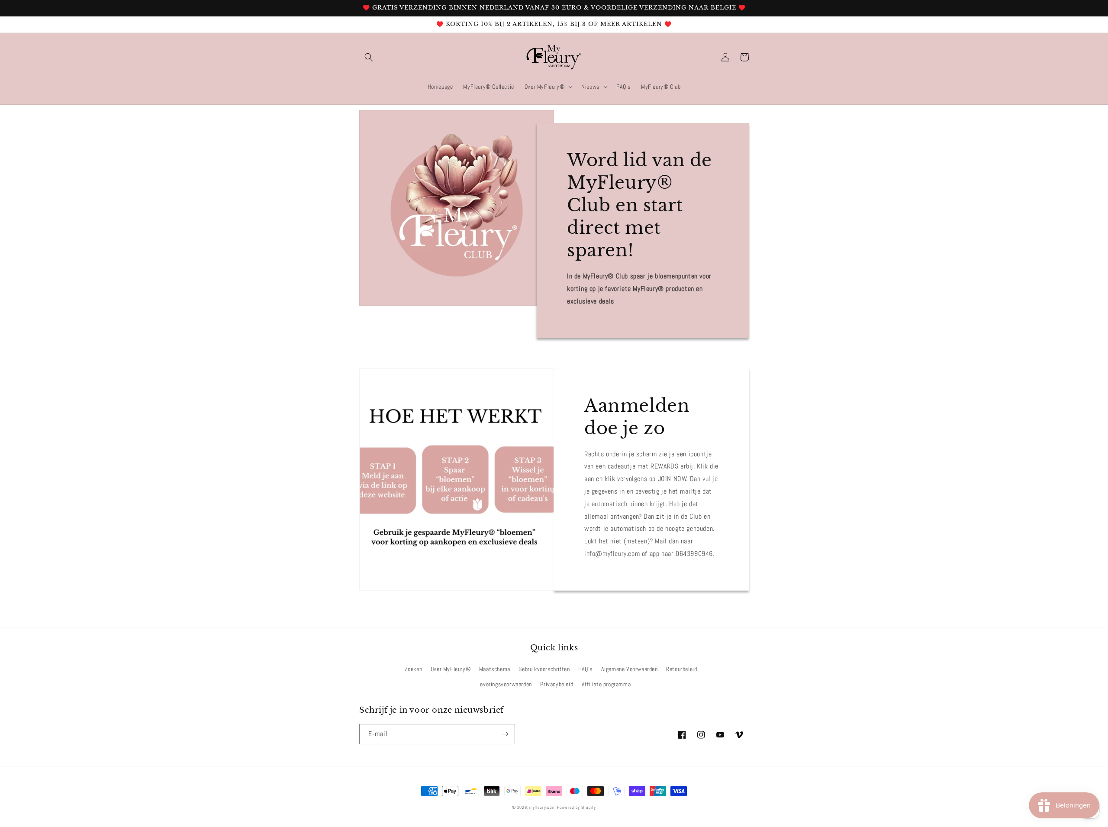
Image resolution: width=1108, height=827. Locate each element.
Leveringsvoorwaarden (504, 684)
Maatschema (494, 669)
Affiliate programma (606, 684)
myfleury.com (542, 807)
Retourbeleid (681, 669)
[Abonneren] (505, 734)
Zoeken (413, 669)
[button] (368, 57)
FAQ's (585, 669)
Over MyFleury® (450, 669)
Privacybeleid (556, 684)
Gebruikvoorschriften (544, 669)
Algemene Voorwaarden (629, 669)
